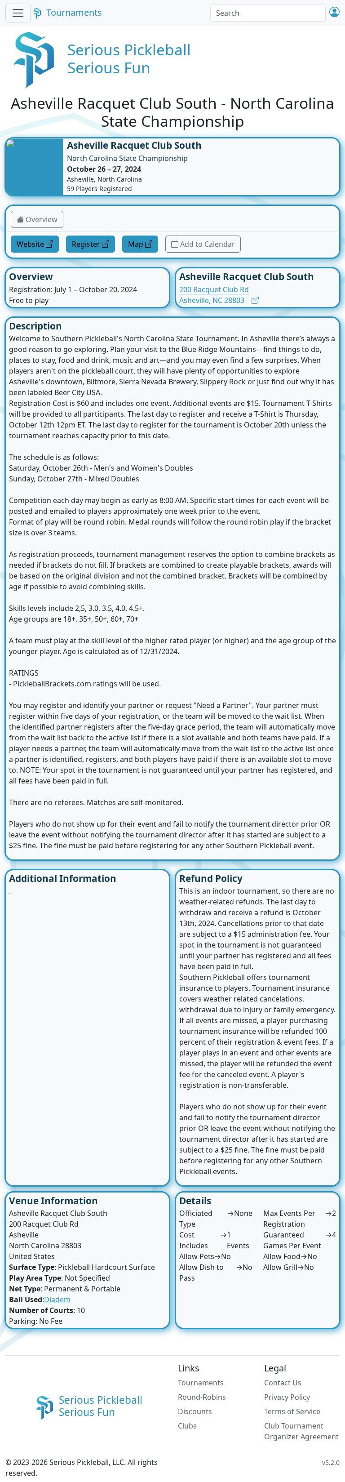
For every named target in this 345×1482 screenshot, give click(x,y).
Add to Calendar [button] (207, 244)
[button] (334, 13)
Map (135, 244)
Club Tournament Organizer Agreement (301, 1431)
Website (30, 244)
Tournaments (74, 12)
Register (86, 244)
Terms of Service (292, 1411)
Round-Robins (202, 1397)
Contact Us (282, 1383)
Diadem (57, 1299)
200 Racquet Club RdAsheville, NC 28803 (214, 295)
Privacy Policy (287, 1397)
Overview (42, 219)
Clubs (187, 1426)
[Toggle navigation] (18, 13)
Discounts (195, 1411)
